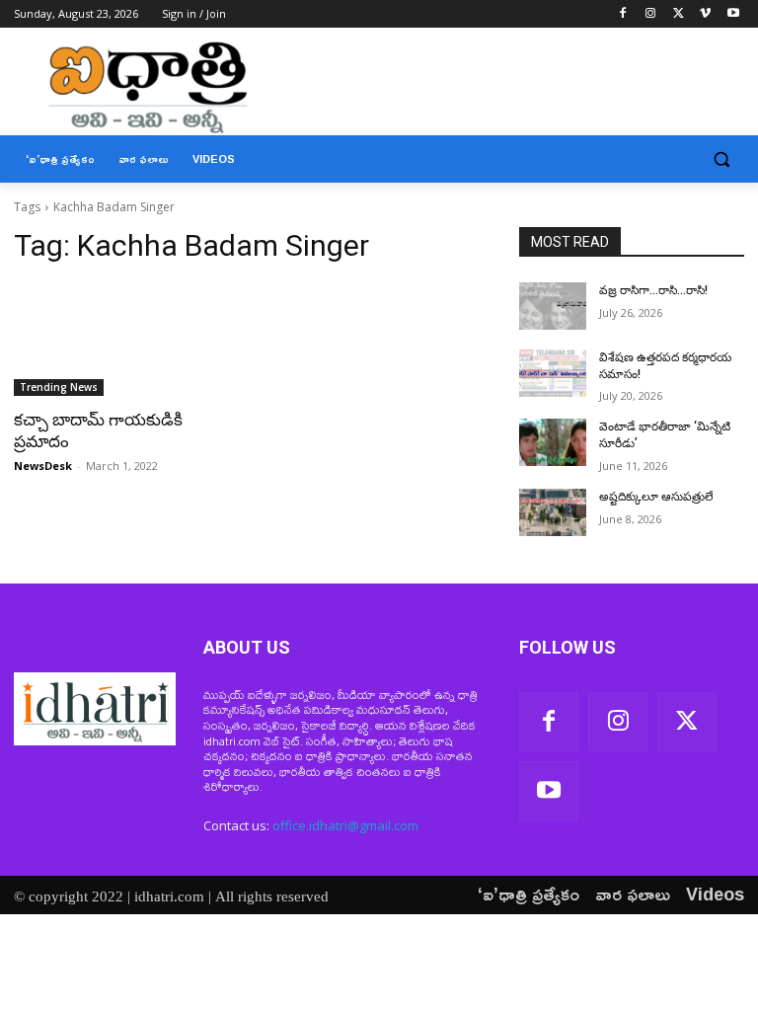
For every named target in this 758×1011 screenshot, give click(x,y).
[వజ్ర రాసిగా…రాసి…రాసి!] (552, 306)
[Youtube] (732, 14)
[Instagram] (651, 14)
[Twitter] (678, 14)
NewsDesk (43, 465)
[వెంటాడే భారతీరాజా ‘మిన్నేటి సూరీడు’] (552, 442)
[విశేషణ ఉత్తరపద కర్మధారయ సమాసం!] (552, 373)
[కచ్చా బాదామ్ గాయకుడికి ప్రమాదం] (126, 339)
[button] (721, 159)
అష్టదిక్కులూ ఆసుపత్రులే (656, 497)
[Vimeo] (705, 14)
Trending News (59, 387)
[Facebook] (623, 14)
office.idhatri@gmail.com (345, 825)
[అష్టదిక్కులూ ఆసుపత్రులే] (552, 512)
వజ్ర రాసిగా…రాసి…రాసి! (653, 290)
